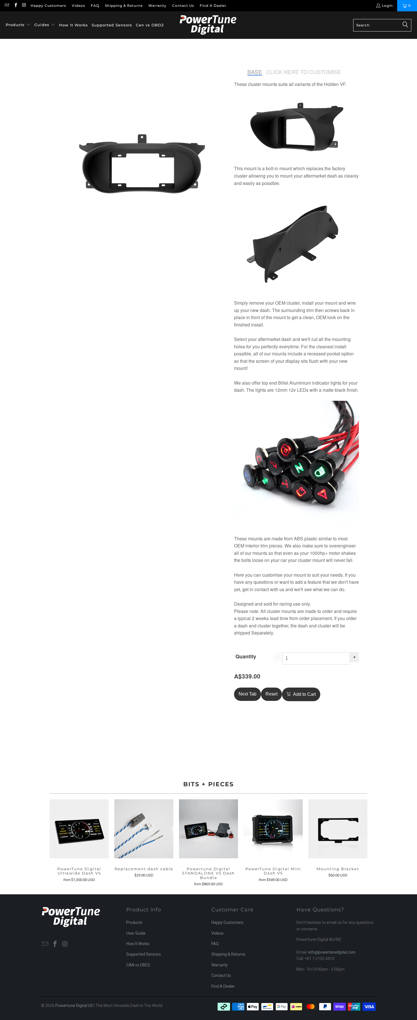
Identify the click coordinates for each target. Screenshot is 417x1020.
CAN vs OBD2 (138, 965)
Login (387, 5)
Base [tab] (254, 72)
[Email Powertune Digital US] (6, 5)
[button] (18, 25)
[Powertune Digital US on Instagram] (24, 5)
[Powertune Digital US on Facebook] (15, 5)
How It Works (137, 943)
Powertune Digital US (74, 1005)
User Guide (136, 933)
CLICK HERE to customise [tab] (303, 72)
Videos (78, 5)
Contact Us (183, 5)
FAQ (95, 5)
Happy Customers (48, 5)
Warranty (157, 5)
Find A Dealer (213, 5)
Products (134, 922)
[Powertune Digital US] (208, 25)
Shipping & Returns (124, 5)
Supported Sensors (143, 954)
